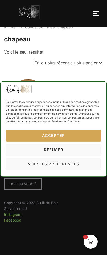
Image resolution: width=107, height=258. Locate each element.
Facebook (12, 220)
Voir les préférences (53, 164)
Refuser (53, 150)
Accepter (53, 135)
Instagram (12, 214)
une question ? (23, 183)
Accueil (11, 27)
